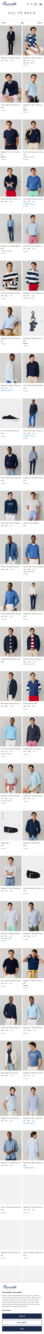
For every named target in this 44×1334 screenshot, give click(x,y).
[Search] (28, 4)
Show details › (22, 1322)
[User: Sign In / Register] (31, 4)
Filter (3, 23)
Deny (22, 1329)
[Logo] (9, 4)
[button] (40, 4)
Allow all (22, 1316)
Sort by (39, 23)
